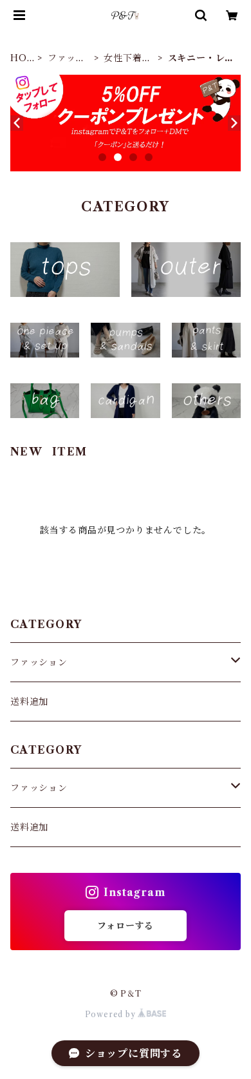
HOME (18, 58)
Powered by (111, 1014)
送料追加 (29, 701)
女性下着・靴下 (127, 58)
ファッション (67, 58)
